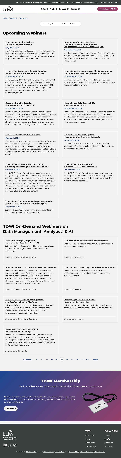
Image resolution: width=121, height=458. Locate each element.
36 (67, 359)
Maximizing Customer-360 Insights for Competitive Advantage (21, 330)
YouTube (108, 439)
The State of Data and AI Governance (22, 135)
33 (52, 359)
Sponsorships (76, 2)
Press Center (90, 443)
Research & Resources (60, 2)
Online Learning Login (109, 2)
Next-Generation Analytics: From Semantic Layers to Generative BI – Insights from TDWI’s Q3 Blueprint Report (84, 44)
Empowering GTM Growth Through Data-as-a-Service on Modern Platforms (24, 301)
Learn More (11, 408)
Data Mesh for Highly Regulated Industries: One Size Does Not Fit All (22, 242)
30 (36, 359)
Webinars (23, 18)
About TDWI (90, 435)
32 (47, 359)
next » (95, 359)
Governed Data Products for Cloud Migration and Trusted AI (19, 104)
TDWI (88, 431)
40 (87, 359)
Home (5, 18)
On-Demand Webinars (70, 24)
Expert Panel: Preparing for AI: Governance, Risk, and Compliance (80, 165)
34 (57, 359)
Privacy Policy (48, 452)
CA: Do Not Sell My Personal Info (92, 452)
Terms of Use (74, 452)
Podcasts (108, 446)
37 (72, 359)
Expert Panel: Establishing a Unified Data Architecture (89, 267)
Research (13, 18)
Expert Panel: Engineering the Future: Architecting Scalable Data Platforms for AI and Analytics (29, 202)
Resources (109, 443)
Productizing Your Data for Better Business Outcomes (30, 267)
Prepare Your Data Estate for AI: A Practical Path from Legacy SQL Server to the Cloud (25, 72)
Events (47, 2)
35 (62, 359)
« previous (27, 359)
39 (82, 359)
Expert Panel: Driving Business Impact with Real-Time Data (19, 43)
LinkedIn (108, 435)
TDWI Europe (90, 446)
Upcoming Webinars (50, 24)
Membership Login (91, 2)
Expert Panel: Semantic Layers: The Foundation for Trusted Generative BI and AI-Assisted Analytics (88, 72)
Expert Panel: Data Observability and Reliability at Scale (79, 104)
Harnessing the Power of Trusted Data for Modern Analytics (79, 301)
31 (41, 359)
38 (77, 359)
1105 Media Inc (31, 452)
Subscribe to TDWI (107, 9)
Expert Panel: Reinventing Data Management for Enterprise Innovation (82, 136)
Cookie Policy (60, 452)
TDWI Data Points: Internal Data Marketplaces (86, 241)
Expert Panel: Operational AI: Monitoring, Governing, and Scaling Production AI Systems (26, 165)
